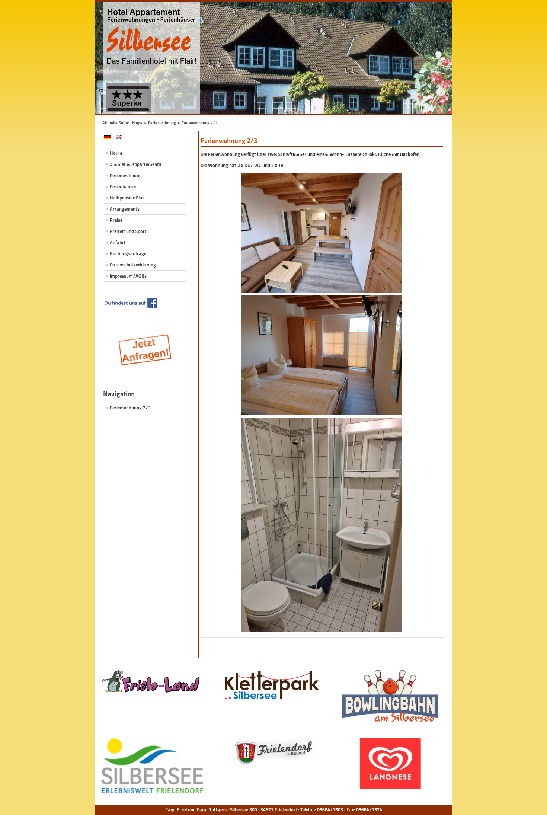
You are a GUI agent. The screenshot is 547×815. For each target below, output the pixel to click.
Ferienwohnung (126, 175)
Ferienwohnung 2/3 (130, 407)
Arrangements (125, 209)
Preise (116, 220)
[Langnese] (390, 763)
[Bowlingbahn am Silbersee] (390, 697)
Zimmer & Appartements (135, 164)
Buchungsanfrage (128, 253)
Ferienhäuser (123, 186)
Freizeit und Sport (128, 231)
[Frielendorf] (271, 752)
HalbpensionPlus (127, 198)
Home (116, 153)
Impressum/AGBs (128, 276)
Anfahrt (118, 242)
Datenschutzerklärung (133, 265)
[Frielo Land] (152, 681)
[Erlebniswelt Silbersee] (152, 765)
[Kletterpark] (271, 686)
